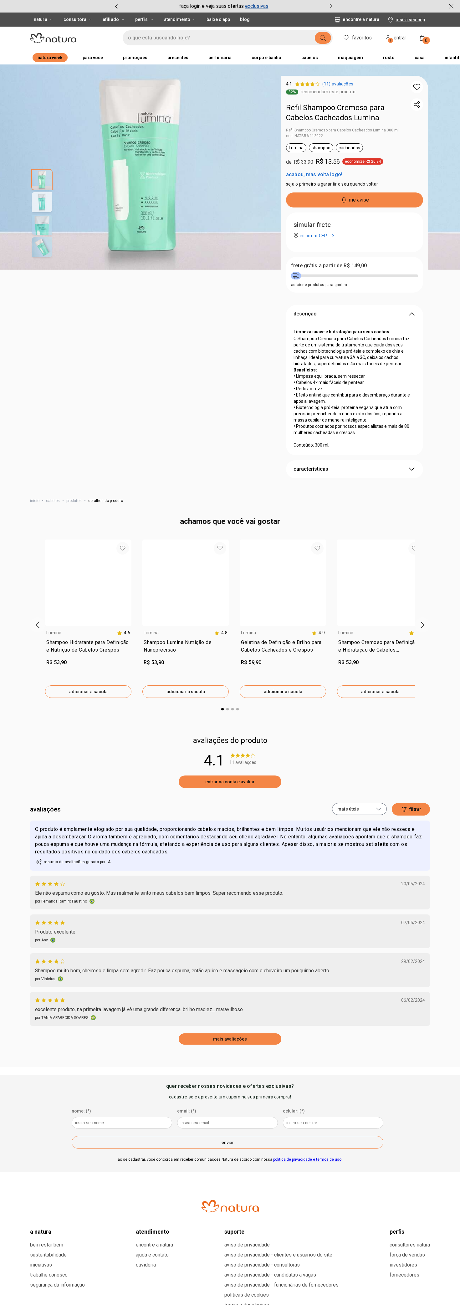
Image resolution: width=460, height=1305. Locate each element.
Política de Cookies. (42, 1298)
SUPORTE (234, 1231)
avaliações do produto (230, 740)
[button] (417, 87)
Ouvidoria (146, 1265)
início (34, 501)
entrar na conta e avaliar (230, 781)
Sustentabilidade (48, 1255)
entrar (398, 39)
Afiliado (111, 19)
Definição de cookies (312, 1293)
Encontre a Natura (361, 19)
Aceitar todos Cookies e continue (379, 1293)
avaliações (45, 809)
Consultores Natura (410, 1245)
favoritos (362, 38)
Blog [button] (244, 19)
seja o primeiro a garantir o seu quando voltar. (332, 184)
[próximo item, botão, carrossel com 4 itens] (331, 6)
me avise (359, 200)
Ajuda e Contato (152, 1255)
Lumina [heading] (53, 632)
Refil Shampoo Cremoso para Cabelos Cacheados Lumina (335, 112)
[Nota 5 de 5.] (50, 922)
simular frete (312, 224)
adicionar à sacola (88, 691)
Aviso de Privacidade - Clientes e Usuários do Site (278, 1255)
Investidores (403, 1265)
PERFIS (397, 1231)
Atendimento (177, 19)
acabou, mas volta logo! (314, 174)
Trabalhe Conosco (49, 1275)
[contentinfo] (123, 633)
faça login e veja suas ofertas (211, 6)
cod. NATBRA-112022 (304, 136)
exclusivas (256, 6)
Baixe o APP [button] (218, 19)
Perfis (141, 19)
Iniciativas (41, 1265)
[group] (223, 6)
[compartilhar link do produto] (417, 104)
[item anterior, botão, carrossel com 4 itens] (116, 6)
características (311, 469)
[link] (88, 647)
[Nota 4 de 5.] (50, 884)
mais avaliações (230, 1038)
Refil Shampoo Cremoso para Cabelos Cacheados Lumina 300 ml (342, 130)
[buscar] (323, 38)
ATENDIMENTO (152, 1231)
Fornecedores (404, 1275)
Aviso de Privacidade (247, 1245)
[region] (230, 1294)
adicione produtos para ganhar (319, 285)
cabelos (53, 501)
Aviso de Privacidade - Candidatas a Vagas (270, 1275)
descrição (305, 314)
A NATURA (40, 1231)
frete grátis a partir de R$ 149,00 (329, 266)
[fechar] (451, 6)
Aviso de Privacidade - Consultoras (262, 1265)
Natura (40, 19)
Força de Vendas (407, 1255)
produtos (74, 501)
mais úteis (348, 808)
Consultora (75, 19)
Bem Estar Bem (46, 1245)
